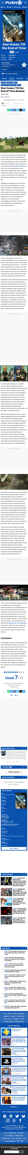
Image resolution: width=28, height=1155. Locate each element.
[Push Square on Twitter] (17, 1116)
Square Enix (10, 82)
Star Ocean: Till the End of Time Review (13, 91)
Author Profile (11, 761)
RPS (22, 1141)
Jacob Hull (4, 105)
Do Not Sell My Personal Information (14, 1129)
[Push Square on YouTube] (11, 1116)
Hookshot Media (12, 1125)
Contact (13, 1016)
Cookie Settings (9, 1021)
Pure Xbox (20, 1133)
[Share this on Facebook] (14, 110)
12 (17, 695)
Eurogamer (19, 1138)
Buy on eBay (13, 848)
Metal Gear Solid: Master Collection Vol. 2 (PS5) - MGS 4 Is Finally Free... (15, 995)
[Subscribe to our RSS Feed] (4, 1116)
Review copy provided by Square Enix (14, 683)
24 (10, 895)
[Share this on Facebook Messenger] (23, 110)
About (9, 1013)
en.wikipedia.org (4, 843)
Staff (14, 1013)
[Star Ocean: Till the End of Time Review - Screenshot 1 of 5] (14, 145)
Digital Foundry (19, 1135)
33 (10, 923)
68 (10, 884)
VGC (24, 1138)
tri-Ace (2, 805)
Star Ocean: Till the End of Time (14, 48)
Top (5, 1013)
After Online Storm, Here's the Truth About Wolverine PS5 (15, 1007)
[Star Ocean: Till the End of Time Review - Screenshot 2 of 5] (14, 245)
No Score (4, 69)
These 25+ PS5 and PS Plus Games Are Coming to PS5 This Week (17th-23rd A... (14, 959)
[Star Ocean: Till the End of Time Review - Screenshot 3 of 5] (14, 373)
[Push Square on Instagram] (8, 1121)
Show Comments (14, 772)
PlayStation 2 (12, 55)
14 (10, 904)
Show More (13, 1107)
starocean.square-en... (6, 839)
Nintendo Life (12, 1133)
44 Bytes (16, 1127)
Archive (22, 1019)
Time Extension (9, 1135)
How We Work (21, 1013)
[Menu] (2, 2)
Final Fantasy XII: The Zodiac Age (16, 623)
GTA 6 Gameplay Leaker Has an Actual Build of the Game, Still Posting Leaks (15, 953)
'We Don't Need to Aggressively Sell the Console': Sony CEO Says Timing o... (15, 989)
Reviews (11, 78)
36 (10, 914)
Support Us (7, 1016)
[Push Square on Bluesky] (23, 1116)
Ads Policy (15, 1019)
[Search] (25, 2)
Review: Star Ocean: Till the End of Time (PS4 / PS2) (12, 836)
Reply (18, 761)
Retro (19, 85)
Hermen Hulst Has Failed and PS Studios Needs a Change (15, 970)
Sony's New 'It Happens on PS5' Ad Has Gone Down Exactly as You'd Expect (14, 976)
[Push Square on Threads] (14, 1121)
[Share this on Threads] (20, 110)
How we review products (14, 685)
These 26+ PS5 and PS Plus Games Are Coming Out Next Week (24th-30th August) (14, 965)
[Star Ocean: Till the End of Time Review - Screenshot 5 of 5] (14, 592)
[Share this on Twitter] (17, 110)
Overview (4, 78)
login (21, 782)
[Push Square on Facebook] (20, 1121)
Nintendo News (6, 1138)
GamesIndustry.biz (10, 1141)
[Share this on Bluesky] (11, 110)
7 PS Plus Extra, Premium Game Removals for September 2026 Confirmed (15, 983)
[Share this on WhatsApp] (8, 110)
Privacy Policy (20, 1016)
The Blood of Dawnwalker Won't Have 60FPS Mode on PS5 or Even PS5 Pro (15, 1001)
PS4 (16, 82)
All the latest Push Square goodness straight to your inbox (14, 1147)
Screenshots (20, 78)
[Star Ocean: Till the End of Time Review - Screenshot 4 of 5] (14, 482)
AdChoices (23, 1127)
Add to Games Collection (11, 73)
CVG (18, 1141)
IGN (13, 1138)
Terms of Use (7, 1019)
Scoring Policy (14, 687)
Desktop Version (19, 1021)
